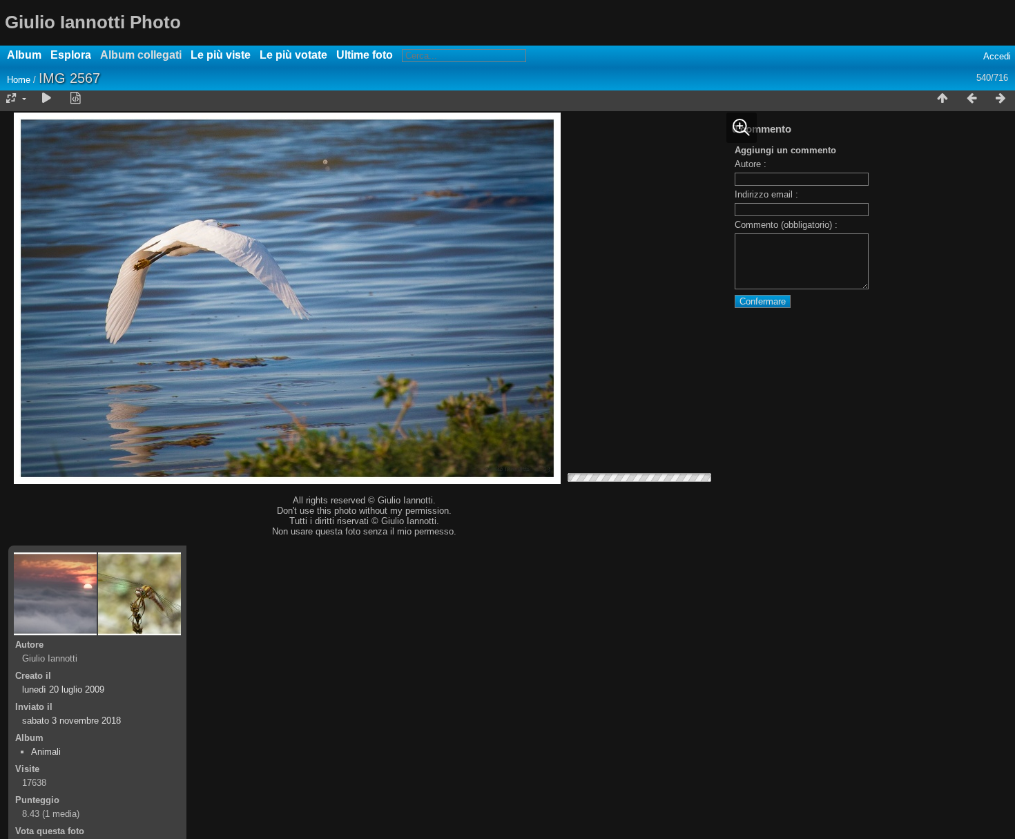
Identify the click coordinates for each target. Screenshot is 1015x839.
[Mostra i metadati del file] (75, 99)
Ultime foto (364, 55)
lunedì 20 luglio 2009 (63, 689)
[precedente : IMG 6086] (971, 99)
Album (24, 55)
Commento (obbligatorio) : (786, 225)
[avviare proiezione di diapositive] (46, 99)
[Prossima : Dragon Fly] (1000, 99)
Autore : (750, 164)
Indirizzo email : (766, 194)
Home (18, 80)
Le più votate (293, 55)
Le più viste (221, 55)
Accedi (997, 56)
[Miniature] (942, 99)
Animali (46, 751)
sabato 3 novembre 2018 (71, 720)
